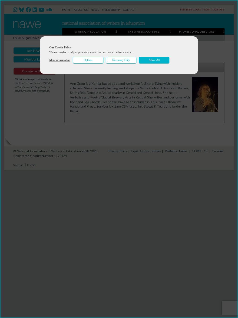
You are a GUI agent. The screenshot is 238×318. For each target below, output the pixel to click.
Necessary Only (121, 60)
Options (88, 60)
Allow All (154, 60)
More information (59, 60)
